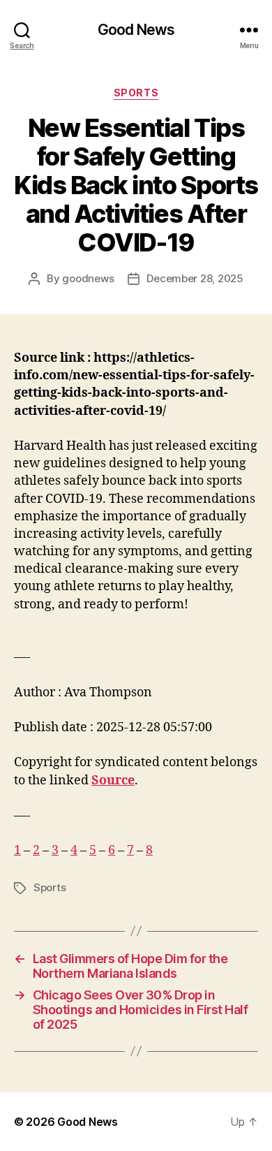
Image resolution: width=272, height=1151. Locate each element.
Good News (136, 29)
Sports (136, 92)
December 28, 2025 (194, 278)
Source (113, 780)
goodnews (88, 278)
